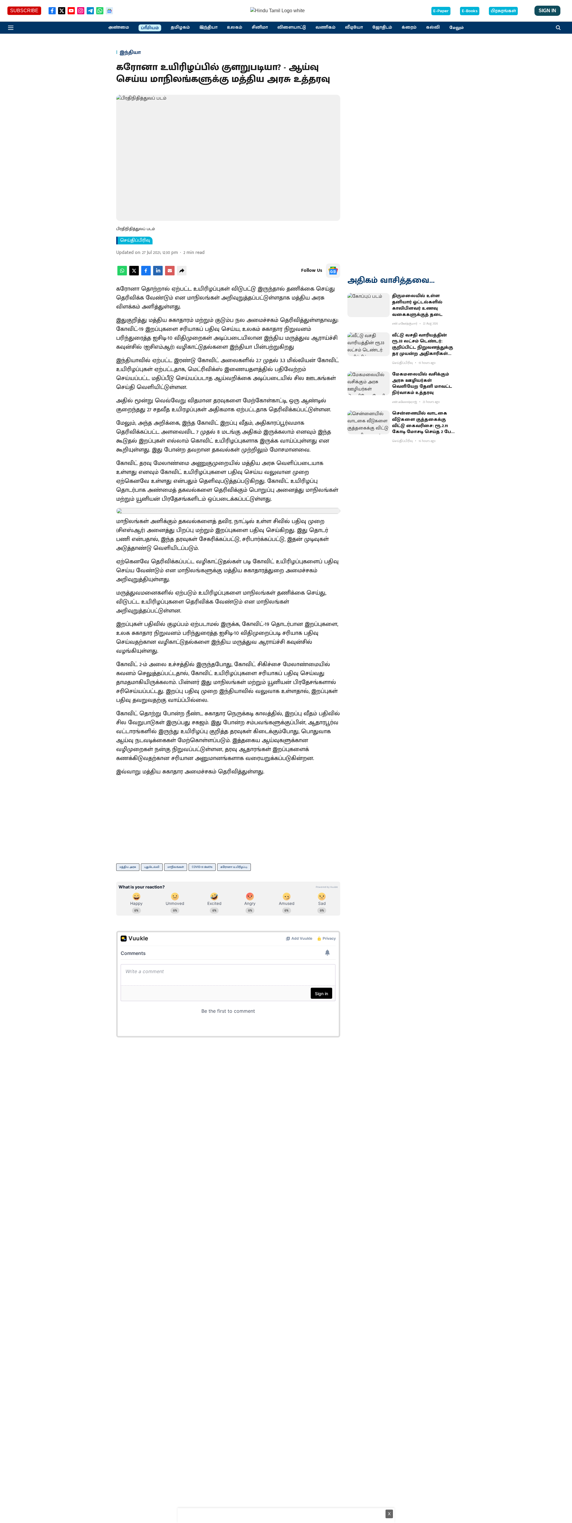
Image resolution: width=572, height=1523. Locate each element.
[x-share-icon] (134, 274)
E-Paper (441, 11)
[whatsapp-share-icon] (122, 274)
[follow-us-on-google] (333, 270)
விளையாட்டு (291, 27)
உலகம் (234, 27)
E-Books (470, 11)
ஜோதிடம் (382, 27)
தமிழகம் (180, 27)
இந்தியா (208, 27)
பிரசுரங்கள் (503, 11)
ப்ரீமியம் (150, 28)
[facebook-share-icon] (146, 274)
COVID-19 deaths (202, 867)
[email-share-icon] (170, 274)
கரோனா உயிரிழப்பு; (234, 867)
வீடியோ (354, 27)
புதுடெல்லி (151, 867)
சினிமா (260, 27)
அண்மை (118, 27)
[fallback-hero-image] (368, 305)
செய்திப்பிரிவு (135, 240)
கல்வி (433, 27)
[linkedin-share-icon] (158, 274)
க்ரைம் (409, 27)
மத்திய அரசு (127, 867)
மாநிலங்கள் (175, 867)
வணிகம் (325, 27)
